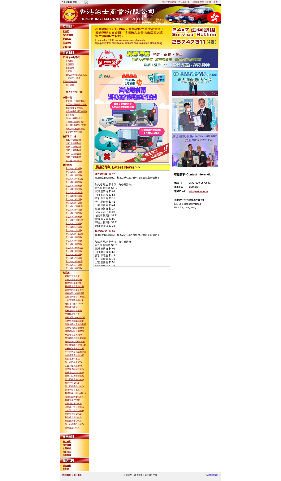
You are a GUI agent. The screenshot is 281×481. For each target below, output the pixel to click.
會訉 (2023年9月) (74, 196)
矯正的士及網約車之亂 (76, 104)
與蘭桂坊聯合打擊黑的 (75, 297)
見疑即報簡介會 (72, 314)
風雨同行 (70, 64)
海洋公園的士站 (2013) (75, 396)
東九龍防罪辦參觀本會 (75, 338)
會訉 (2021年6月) (74, 227)
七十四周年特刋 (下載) (76, 125)
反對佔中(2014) (72, 383)
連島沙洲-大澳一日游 (75, 341)
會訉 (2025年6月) (74, 172)
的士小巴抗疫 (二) (73, 362)
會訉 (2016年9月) (74, 265)
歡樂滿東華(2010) (73, 421)
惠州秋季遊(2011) (73, 414)
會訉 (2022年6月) (74, 213)
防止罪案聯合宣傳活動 (75, 345)
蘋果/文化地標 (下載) (75, 128)
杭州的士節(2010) (73, 417)
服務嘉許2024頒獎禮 (74, 293)
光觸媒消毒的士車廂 (74, 348)
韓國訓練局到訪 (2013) (75, 393)
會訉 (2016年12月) (74, 261)
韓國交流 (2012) (72, 400)
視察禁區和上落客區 (74, 290)
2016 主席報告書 (73, 140)
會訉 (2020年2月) (74, 244)
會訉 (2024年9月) (74, 182)
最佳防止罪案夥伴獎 (74, 286)
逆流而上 (70, 71)
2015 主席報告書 (73, 143)
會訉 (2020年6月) (74, 241)
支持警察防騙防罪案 (74, 321)
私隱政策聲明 (212, 475)
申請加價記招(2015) (74, 369)
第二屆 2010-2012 (74, 160)
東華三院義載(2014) (74, 376)
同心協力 (70, 85)
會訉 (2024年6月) (74, 185)
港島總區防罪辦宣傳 (74, 331)
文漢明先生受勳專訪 (75, 122)
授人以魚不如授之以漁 (76, 74)
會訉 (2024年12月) (74, 179)
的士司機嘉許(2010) (74, 424)
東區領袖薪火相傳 (73, 334)
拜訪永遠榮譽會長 (74, 118)
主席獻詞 (70, 61)
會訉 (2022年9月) (74, 210)
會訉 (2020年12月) (74, 234)
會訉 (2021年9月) (74, 223)
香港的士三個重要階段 (76, 101)
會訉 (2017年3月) (74, 258)
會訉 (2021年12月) (74, 220)
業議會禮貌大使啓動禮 (75, 324)
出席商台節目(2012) (74, 407)
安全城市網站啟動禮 (74, 328)
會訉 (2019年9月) (74, 251)
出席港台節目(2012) (74, 410)
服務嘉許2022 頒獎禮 (75, 317)
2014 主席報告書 (73, 147)
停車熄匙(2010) (72, 427)
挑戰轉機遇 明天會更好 (76, 111)
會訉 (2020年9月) (74, 237)
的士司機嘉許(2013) (74, 386)
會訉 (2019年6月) (74, 254)
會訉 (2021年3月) (74, 230)
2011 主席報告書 (73, 157)
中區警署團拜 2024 (74, 300)
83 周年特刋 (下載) (74, 92)
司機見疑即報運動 (73, 310)
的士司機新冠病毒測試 (75, 352)
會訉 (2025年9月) (74, 168)
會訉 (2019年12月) (74, 247)
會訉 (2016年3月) (74, 268)
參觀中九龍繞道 (72, 276)
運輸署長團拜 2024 (74, 303)
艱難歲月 (70, 68)
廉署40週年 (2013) (73, 390)
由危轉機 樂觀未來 (74, 108)
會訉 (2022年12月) (74, 206)
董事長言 (70, 115)
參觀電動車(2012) (73, 403)
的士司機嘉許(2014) (74, 379)
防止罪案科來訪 (72, 359)
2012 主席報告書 (73, 153)
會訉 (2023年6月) (74, 199)
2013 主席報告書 (73, 150)
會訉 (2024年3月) (74, 189)
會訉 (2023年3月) (74, 203)
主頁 (216, 2)
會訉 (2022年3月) (74, 216)
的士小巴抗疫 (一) (73, 365)
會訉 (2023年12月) (74, 192)
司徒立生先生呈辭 (74, 132)
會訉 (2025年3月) (74, 175)
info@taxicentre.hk (198, 191)
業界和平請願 (71, 307)
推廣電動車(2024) (73, 283)
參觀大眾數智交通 (73, 279)
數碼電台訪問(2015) (74, 372)
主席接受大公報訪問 (74, 355)
